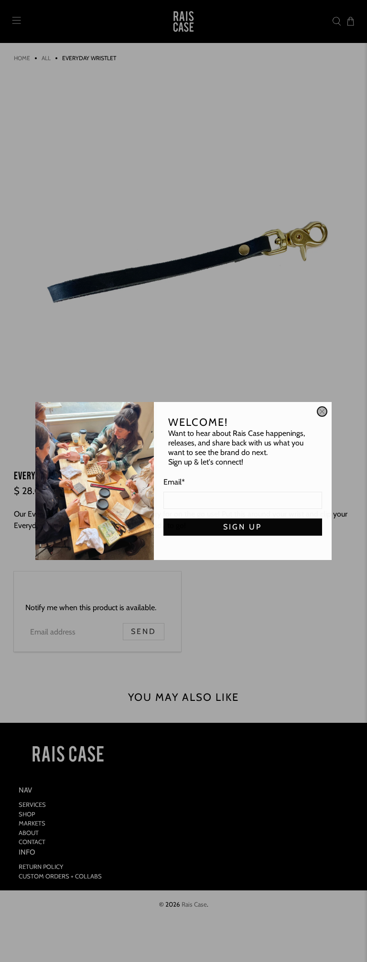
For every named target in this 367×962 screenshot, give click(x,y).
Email (174, 481)
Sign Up (242, 526)
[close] (322, 411)
